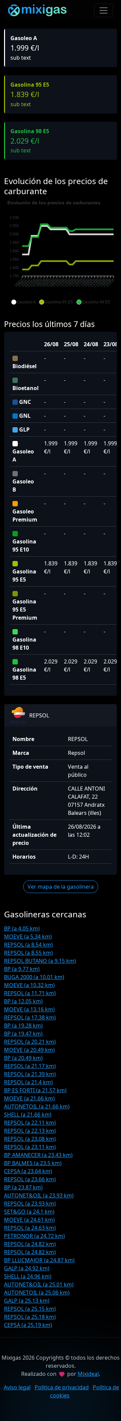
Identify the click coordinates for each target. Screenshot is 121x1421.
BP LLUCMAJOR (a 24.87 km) (39, 1260)
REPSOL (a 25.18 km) (30, 1317)
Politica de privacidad (62, 1387)
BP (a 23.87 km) (23, 1187)
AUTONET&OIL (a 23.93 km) (39, 1195)
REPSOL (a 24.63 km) (30, 1228)
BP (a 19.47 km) (23, 1033)
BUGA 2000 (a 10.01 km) (34, 977)
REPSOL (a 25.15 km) (30, 1308)
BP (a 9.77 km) (22, 969)
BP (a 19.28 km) (23, 1025)
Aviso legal (17, 1387)
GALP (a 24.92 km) (26, 1268)
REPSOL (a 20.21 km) (30, 1041)
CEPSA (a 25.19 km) (28, 1325)
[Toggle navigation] (103, 10)
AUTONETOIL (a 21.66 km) (37, 1106)
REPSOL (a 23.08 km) (30, 1139)
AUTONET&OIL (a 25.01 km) (39, 1284)
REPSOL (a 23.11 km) (30, 1147)
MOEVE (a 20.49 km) (29, 1050)
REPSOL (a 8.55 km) (28, 952)
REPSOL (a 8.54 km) (28, 944)
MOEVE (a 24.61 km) (29, 1219)
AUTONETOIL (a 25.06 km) (37, 1292)
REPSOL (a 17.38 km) (30, 1017)
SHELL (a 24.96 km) (27, 1276)
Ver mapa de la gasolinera (61, 886)
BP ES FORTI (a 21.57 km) (35, 1090)
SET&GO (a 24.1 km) (29, 1211)
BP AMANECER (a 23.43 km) (38, 1155)
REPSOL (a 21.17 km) (30, 1066)
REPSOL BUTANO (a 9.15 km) (40, 961)
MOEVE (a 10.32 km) (29, 985)
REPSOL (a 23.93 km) (30, 1203)
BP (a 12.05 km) (23, 1001)
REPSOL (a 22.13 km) (30, 1130)
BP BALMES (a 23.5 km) (33, 1163)
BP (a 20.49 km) (23, 1058)
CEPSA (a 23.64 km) (28, 1171)
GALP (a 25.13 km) (26, 1300)
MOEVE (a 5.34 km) (28, 936)
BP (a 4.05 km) (22, 928)
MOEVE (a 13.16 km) (29, 1009)
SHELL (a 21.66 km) (27, 1114)
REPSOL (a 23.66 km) (30, 1179)
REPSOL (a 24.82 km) (30, 1244)
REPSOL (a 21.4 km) (28, 1082)
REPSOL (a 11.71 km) (30, 993)
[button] (23, 302)
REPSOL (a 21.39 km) (30, 1074)
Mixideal (88, 1374)
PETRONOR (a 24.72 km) (34, 1236)
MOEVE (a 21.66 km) (29, 1098)
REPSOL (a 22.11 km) (30, 1122)
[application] (60, 252)
